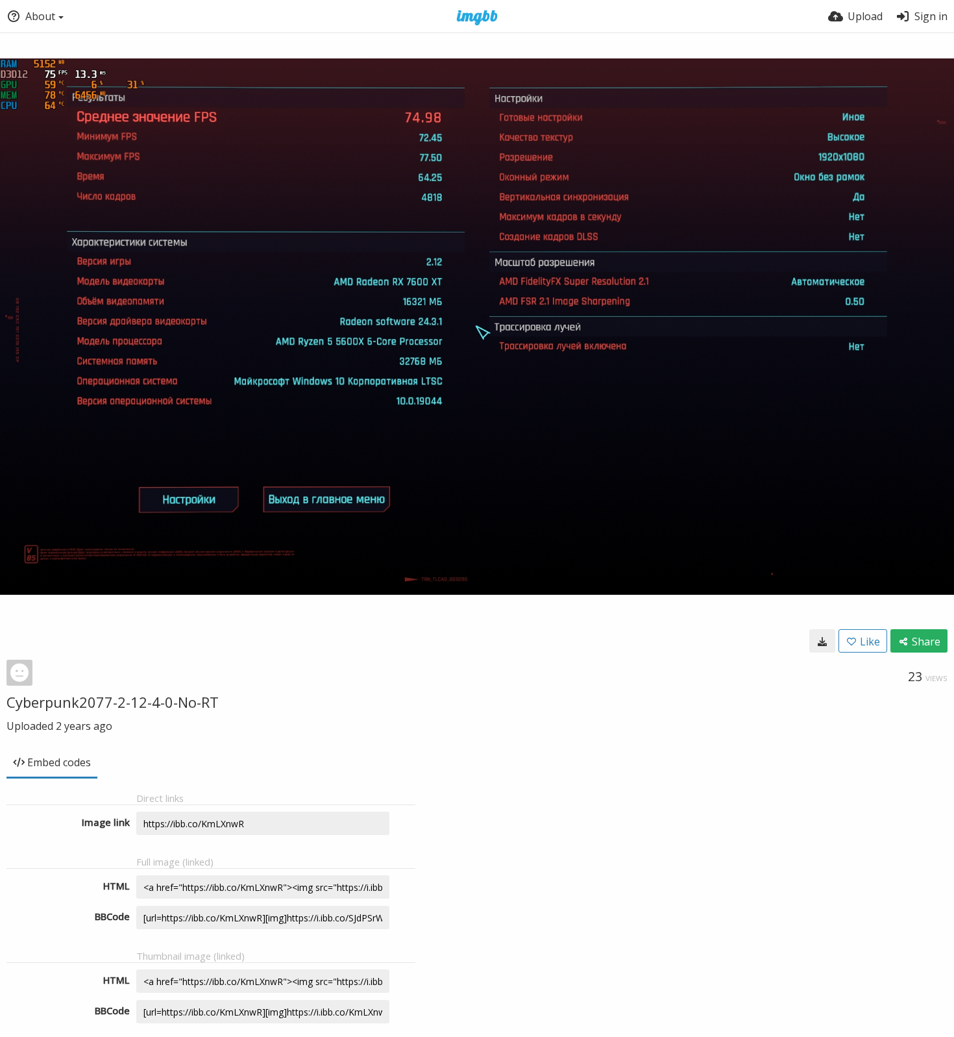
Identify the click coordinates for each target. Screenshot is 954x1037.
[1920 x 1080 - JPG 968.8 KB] (822, 641)
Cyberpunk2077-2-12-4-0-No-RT (112, 702)
